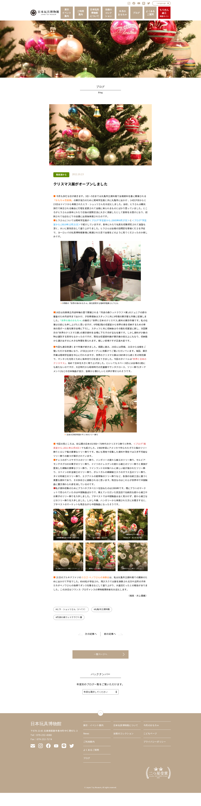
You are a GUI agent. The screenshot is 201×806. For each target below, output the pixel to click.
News (86, 733)
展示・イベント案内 (93, 725)
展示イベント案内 (66, 13)
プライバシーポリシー (154, 742)
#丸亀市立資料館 (102, 609)
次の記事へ (91, 634)
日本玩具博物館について (94, 13)
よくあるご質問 (150, 13)
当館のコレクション (108, 13)
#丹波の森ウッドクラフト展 (69, 617)
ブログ (136, 12)
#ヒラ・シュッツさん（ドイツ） (71, 609)
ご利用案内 (80, 13)
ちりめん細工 (164, 12)
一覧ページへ (100, 654)
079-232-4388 (44, 735)
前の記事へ (110, 634)
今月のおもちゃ (122, 13)
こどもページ (150, 733)
